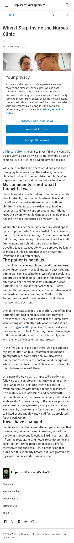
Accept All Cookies (37, 140)
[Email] (66, 15)
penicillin (24, 327)
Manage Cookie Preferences (37, 120)
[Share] (53, 15)
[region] (37, 110)
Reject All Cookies (37, 129)
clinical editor (14, 151)
